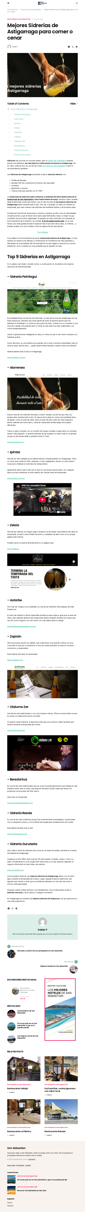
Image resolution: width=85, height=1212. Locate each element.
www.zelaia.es (13, 549)
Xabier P (15, 47)
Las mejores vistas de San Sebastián (27, 1037)
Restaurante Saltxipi (17, 1088)
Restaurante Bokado (55, 1131)
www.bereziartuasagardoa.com (20, 803)
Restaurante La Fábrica (19, 1131)
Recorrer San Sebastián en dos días (31, 1190)
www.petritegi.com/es (16, 357)
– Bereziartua (19, 146)
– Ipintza (16, 123)
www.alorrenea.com (15, 442)
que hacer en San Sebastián (54, 166)
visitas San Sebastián (56, 161)
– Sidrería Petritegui (21, 114)
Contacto (31, 1159)
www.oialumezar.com (16, 730)
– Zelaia (16, 128)
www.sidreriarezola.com (17, 834)
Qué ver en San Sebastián (27, 1176)
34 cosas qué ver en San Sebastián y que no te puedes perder (27, 1025)
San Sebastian (12, 10)
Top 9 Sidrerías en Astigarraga (24, 109)
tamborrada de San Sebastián (19, 199)
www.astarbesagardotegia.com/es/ (21, 626)
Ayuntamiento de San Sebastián (26, 1012)
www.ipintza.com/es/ (16, 478)
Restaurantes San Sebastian (31, 10)
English (9, 1203)
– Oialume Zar (19, 141)
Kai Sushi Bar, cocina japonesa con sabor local (60, 1090)
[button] (8, 3)
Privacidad (20, 1165)
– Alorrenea (18, 119)
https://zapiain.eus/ (15, 660)
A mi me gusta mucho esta (53, 221)
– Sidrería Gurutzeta (22, 155)
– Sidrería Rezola (20, 150)
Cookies (28, 1165)
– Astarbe (17, 132)
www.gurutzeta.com (15, 870)
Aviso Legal (11, 1165)
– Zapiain (17, 137)
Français (10, 1206)
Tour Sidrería (42, 232)
